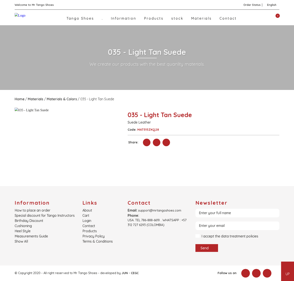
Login (86, 220)
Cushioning (23, 226)
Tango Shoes (81, 18)
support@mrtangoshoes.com (159, 210)
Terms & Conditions (97, 241)
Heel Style (23, 231)
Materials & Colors (62, 99)
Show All (21, 241)
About (87, 210)
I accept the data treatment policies (229, 236)
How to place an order (32, 210)
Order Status (252, 4)
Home (20, 99)
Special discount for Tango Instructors (45, 215)
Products (154, 18)
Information (124, 18)
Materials (202, 18)
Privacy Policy (93, 236)
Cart (85, 215)
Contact (228, 18)
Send (205, 248)
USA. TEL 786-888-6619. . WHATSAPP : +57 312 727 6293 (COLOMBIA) (157, 222)
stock (178, 18)
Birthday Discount (29, 220)
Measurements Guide (31, 236)
